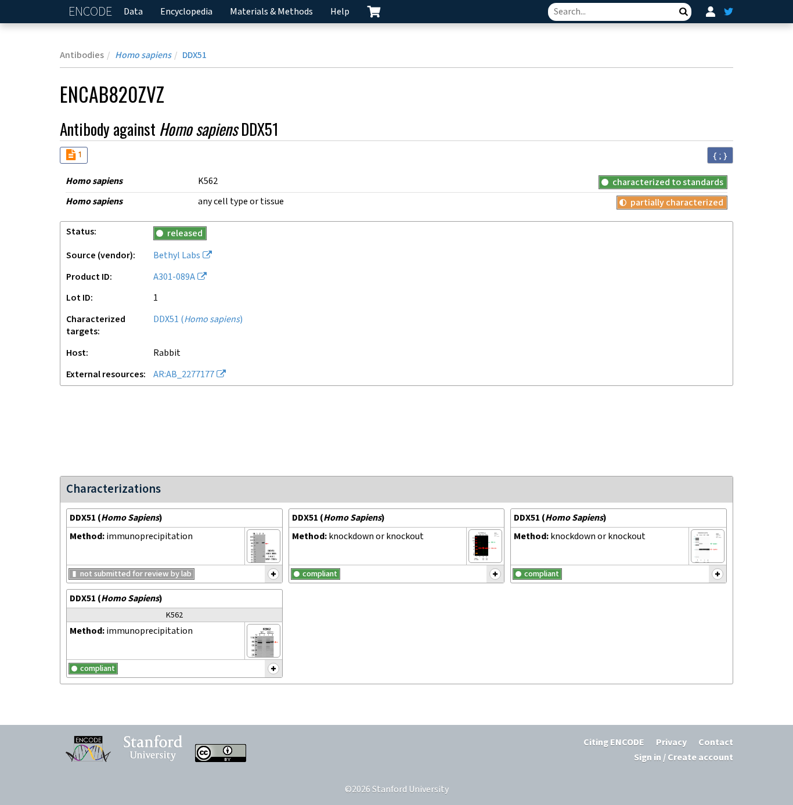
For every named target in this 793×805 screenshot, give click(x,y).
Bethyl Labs (176, 256)
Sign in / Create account (683, 758)
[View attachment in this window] (263, 546)
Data (133, 12)
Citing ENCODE (613, 743)
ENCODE (92, 11)
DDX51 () (198, 319)
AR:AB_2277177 (183, 375)
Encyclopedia (186, 12)
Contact (715, 743)
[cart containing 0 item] (374, 11)
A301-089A (174, 277)
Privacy (671, 743)
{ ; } (720, 155)
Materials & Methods (271, 12)
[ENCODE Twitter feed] (728, 11)
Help (339, 12)
